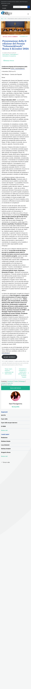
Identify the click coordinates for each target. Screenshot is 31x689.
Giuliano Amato (5, 441)
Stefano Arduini (6, 448)
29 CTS (3, 415)
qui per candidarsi (9, 357)
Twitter (16, 381)
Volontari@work (14, 54)
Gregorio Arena (5, 452)
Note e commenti (13, 36)
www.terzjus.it (6, 353)
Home (2, 18)
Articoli (5, 36)
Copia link (10, 383)
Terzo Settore (5, 54)
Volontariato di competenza (9, 56)
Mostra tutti (4, 456)
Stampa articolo (7, 385)
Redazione (4, 437)
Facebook (10, 381)
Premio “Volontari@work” (17, 68)
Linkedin (3, 383)
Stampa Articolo (9, 60)
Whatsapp (22, 381)
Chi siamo (4, 5)
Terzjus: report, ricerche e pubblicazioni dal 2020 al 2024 (9, 371)
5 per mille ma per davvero (9, 422)
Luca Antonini (5, 445)
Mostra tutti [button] (4, 430)
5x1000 (3, 426)
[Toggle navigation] (28, 14)
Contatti (4, 8)
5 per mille (4, 419)
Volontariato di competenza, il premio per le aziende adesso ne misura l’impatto (22, 373)
